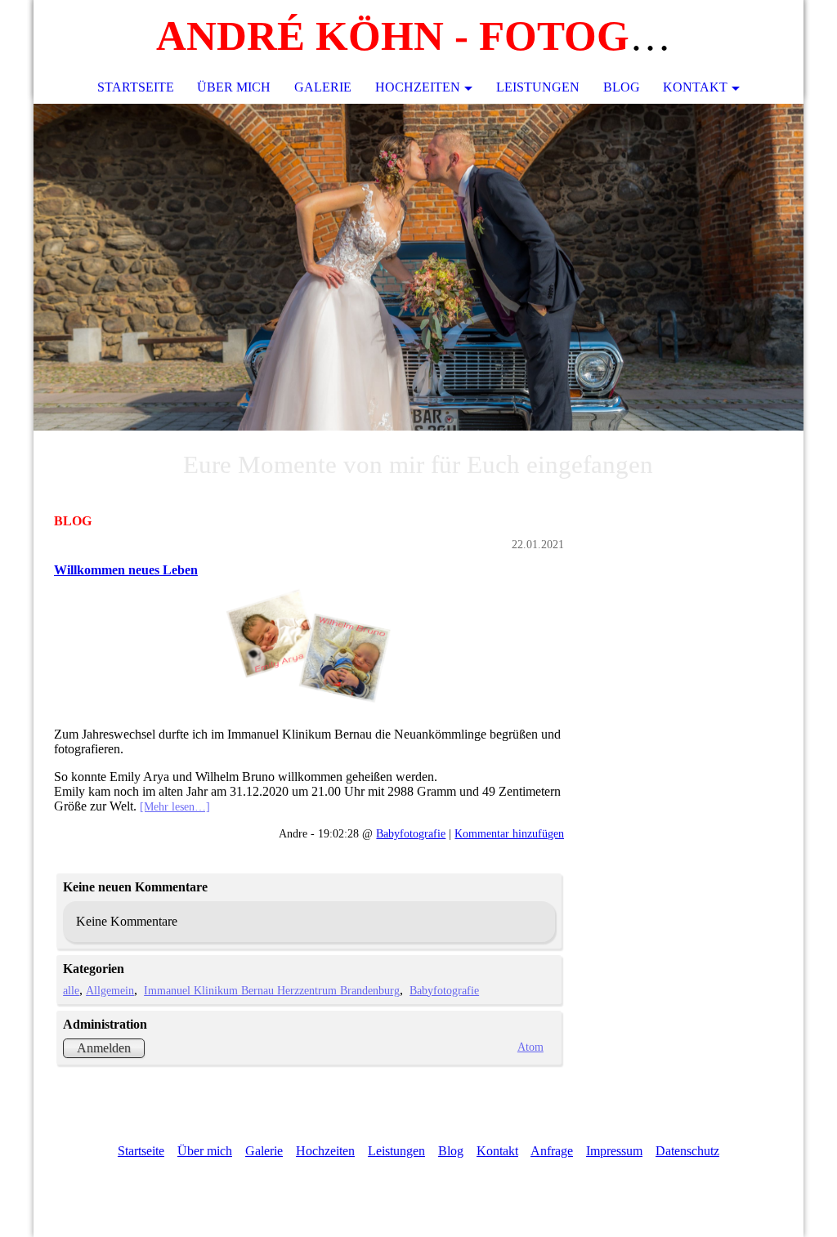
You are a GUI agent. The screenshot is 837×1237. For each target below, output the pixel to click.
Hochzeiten (417, 87)
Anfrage (551, 1151)
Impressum (614, 1151)
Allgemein (110, 990)
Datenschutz (687, 1151)
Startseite (135, 87)
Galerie (322, 87)
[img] (418, 267)
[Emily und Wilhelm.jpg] (309, 646)
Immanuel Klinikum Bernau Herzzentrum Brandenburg (272, 990)
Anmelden (104, 1048)
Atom (530, 1046)
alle (71, 990)
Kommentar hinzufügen (509, 833)
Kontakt (695, 87)
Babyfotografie (410, 833)
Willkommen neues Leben (126, 570)
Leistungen (538, 87)
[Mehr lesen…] (175, 806)
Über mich (234, 87)
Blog (621, 87)
